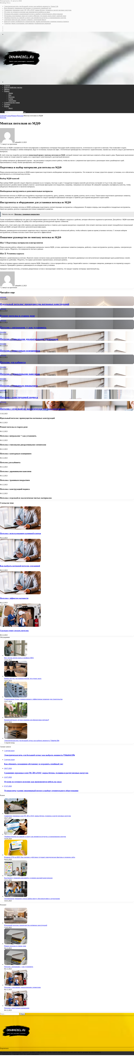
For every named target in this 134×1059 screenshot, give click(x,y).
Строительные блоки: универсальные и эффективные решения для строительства (33, 699)
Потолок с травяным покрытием (19, 385)
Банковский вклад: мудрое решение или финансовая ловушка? (26, 720)
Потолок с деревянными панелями (20, 374)
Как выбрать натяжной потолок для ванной (20, 565)
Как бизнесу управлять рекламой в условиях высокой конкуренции (28, 878)
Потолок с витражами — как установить (23, 327)
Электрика (12, 101)
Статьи (8, 116)
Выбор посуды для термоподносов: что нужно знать (22, 678)
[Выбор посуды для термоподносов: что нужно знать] (15, 676)
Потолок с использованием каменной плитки (20, 533)
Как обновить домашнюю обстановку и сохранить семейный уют (27, 8)
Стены (10, 99)
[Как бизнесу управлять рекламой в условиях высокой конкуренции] (15, 875)
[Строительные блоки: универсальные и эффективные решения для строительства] (15, 697)
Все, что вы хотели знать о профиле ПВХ (19, 658)
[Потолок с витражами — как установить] (15, 964)
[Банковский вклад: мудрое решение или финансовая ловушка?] (15, 717)
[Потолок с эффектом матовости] (20, 594)
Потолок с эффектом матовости (14, 598)
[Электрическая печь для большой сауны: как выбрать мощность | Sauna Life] (15, 738)
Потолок (11, 97)
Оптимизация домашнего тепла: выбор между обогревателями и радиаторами (32, 898)
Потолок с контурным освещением (20, 350)
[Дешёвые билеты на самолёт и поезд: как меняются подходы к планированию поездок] (15, 834)
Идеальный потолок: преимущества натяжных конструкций (34, 304)
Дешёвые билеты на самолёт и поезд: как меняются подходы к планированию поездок (35, 18)
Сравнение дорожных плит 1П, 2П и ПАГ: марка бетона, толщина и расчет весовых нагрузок (37, 10)
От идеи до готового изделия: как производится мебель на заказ (27, 12)
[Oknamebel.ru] (21, 78)
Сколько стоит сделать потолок (14, 630)
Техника (7, 104)
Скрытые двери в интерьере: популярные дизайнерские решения (27, 23)
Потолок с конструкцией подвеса (19, 397)
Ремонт (6, 91)
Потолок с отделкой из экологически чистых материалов (32, 409)
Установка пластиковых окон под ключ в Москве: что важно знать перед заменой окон (35, 16)
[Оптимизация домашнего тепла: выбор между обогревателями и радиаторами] (15, 896)
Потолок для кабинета (13, 362)
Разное (6, 106)
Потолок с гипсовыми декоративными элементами (29, 339)
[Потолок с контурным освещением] (15, 1006)
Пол (9, 95)
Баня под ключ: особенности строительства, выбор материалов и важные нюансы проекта (36, 21)
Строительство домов (12, 102)
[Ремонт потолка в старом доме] (15, 944)
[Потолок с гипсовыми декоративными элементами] (15, 985)
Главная (7, 85)
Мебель (7, 89)
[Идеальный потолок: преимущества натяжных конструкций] (15, 923)
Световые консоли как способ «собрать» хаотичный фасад (25, 19)
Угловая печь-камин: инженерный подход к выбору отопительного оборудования (33, 14)
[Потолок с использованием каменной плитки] (20, 529)
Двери (10, 93)
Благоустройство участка (13, 87)
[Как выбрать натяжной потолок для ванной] (20, 561)
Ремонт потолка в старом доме (17, 315)
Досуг (10, 108)
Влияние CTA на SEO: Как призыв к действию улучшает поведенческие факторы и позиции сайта (39, 857)
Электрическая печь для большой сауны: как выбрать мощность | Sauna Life (31, 6)
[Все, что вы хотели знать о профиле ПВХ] (15, 655)
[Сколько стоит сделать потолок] (20, 626)
